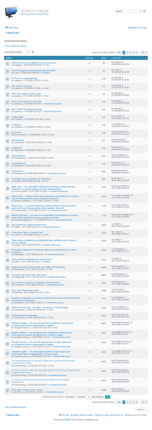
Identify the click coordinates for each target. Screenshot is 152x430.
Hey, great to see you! (22, 86)
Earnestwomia (18, 155)
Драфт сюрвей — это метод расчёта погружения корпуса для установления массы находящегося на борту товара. (42, 333)
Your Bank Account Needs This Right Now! (31, 179)
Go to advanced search (16, 46)
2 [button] (127, 53)
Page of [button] (118, 52)
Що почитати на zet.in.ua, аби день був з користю (36, 282)
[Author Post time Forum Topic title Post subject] (84, 397)
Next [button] (146, 52)
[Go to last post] (123, 62)
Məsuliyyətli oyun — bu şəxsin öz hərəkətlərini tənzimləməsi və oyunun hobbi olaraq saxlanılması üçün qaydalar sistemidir (45, 216)
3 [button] (130, 53)
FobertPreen (17, 171)
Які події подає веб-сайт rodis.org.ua (29, 275)
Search (140, 11)
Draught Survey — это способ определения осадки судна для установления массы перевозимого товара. (41, 343)
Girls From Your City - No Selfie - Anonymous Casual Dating (40, 307)
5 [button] (136, 53)
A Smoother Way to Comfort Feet (27, 232)
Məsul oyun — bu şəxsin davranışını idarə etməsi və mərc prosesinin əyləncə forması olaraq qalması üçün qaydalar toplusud (44, 206)
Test (47, 65)
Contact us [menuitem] (118, 415)
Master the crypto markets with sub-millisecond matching (38, 267)
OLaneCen (17, 132)
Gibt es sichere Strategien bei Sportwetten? (32, 259)
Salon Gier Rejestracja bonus (25, 290)
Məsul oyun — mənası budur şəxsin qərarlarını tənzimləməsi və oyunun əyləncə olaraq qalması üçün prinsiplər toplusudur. (45, 197)
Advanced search (144, 11)
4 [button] (133, 53)
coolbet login (17, 117)
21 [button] (143, 53)
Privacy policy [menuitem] (104, 415)
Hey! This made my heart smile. (26, 93)
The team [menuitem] (65, 415)
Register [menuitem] (134, 28)
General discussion (53, 104)
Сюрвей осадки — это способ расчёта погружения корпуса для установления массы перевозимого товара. (42, 324)
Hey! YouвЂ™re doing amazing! (27, 109)
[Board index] (16, 14)
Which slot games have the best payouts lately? (34, 70)
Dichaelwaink (18, 140)
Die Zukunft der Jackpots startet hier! (29, 224)
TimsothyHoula (19, 163)
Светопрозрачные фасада (24, 315)
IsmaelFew (17, 148)
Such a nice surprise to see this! (27, 101)
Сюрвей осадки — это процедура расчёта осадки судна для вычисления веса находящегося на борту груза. (41, 352)
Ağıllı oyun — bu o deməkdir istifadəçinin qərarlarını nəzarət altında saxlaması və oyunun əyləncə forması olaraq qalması (43, 187)
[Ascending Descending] (98, 397)
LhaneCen (16, 124)
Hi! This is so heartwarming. (25, 78)
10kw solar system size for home (27, 389)
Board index (13, 415)
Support (46, 73)
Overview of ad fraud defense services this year (34, 62)
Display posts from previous (53, 397)
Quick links (13, 28)
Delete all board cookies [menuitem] (83, 415)
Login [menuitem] (144, 28)
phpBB (66, 420)
